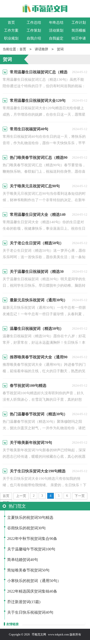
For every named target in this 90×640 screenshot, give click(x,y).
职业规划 (11, 38)
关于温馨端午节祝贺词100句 (31, 549)
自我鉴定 (56, 38)
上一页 (21, 496)
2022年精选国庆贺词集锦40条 (32, 591)
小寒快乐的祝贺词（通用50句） (34, 581)
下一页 (80, 496)
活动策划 (56, 30)
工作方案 (11, 30)
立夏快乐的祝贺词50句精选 (30, 517)
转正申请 (79, 38)
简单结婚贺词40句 (22, 560)
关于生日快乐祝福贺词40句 (30, 612)
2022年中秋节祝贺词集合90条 (32, 539)
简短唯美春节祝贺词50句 (28, 570)
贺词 (60, 49)
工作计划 (79, 22)
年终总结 (56, 22)
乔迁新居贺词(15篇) (23, 602)
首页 (11, 22)
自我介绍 (34, 38)
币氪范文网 (39, 634)
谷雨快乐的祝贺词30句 (26, 528)
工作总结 (34, 22)
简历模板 (79, 30)
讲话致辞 (41, 49)
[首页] (45, 10)
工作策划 (34, 30)
